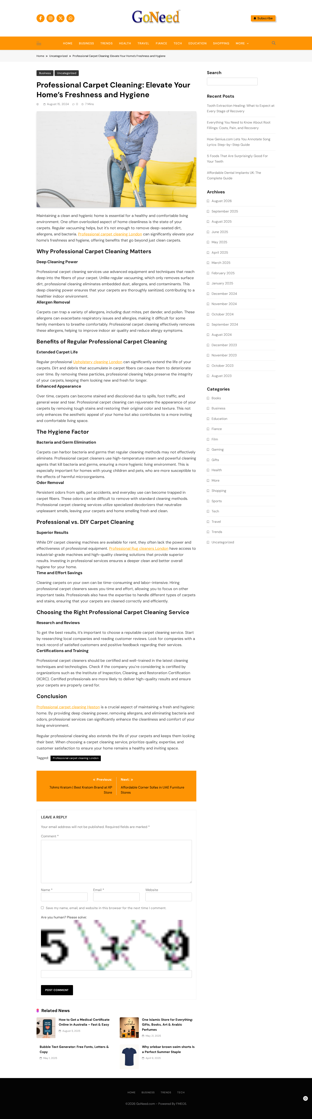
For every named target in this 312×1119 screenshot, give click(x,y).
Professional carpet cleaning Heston (68, 707)
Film (215, 439)
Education (197, 43)
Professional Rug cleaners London (138, 548)
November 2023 (224, 355)
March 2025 (221, 262)
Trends (106, 43)
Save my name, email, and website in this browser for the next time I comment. (106, 908)
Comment (50, 836)
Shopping (221, 43)
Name (47, 890)
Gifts (215, 460)
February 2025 (223, 273)
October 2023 (222, 365)
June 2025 (220, 232)
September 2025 (225, 211)
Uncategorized (66, 73)
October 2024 (223, 314)
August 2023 (222, 376)
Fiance (161, 43)
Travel (143, 43)
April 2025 (220, 252)
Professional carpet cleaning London (110, 234)
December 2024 (224, 293)
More (240, 43)
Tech (178, 43)
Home (68, 43)
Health (125, 43)
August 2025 (222, 221)
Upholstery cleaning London (97, 361)
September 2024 (225, 324)
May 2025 (219, 242)
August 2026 (222, 201)
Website (151, 890)
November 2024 (224, 304)
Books (216, 398)
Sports (217, 501)
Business (86, 43)
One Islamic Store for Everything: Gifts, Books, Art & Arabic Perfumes (167, 1025)
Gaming (218, 449)
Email (98, 890)
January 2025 (222, 283)
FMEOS (181, 1104)
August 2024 (222, 334)
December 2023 (224, 345)
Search (214, 72)
